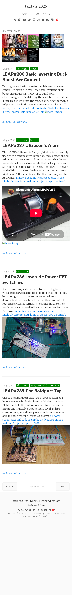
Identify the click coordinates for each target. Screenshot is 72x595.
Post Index (42, 14)
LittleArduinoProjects (25, 501)
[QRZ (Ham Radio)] (43, 20)
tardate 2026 (36, 6)
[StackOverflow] (38, 20)
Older (63, 486)
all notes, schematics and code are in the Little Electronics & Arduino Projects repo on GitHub (35, 108)
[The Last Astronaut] (45, 46)
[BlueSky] (24, 20)
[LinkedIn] (52, 20)
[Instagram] (20, 20)
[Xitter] (57, 20)
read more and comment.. (14, 122)
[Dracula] (33, 60)
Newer (9, 486)
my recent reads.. (11, 30)
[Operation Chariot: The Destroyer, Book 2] (21, 46)
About (26, 14)
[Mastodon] (29, 20)
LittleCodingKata (49, 501)
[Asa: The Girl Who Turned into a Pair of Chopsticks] (33, 46)
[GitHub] (34, 20)
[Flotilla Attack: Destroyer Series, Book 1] (8, 60)
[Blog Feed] (15, 20)
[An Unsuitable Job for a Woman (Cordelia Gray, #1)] (21, 60)
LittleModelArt (36, 505)
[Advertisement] (36, 553)
